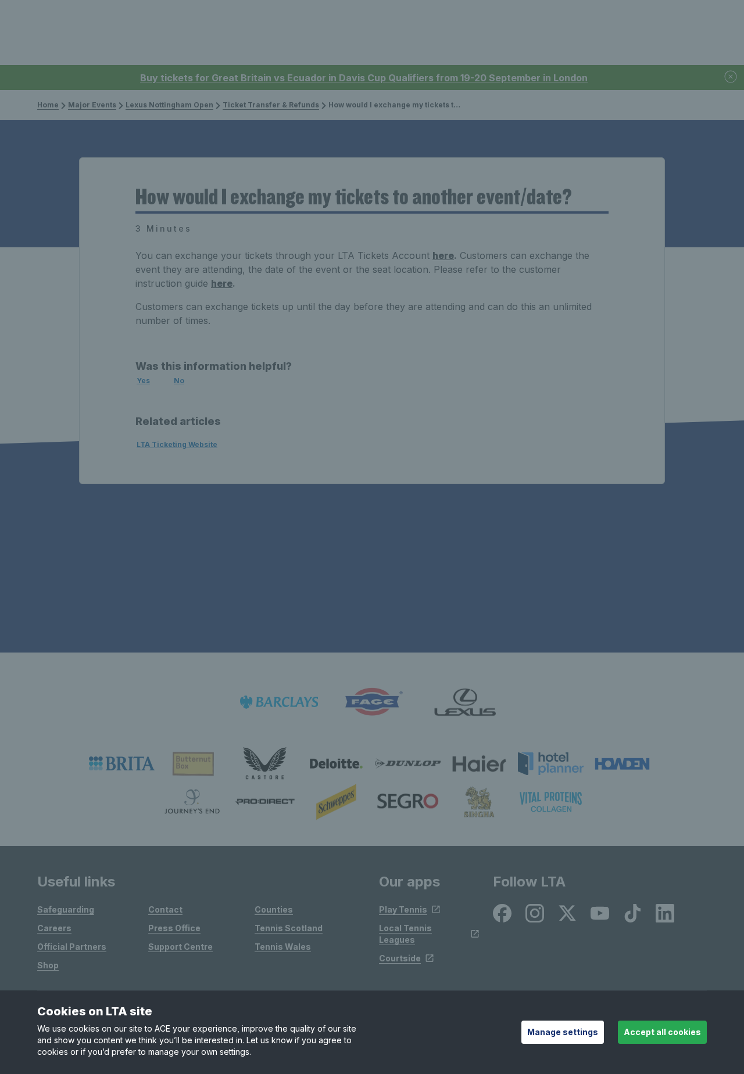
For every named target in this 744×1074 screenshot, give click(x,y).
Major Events (92, 104)
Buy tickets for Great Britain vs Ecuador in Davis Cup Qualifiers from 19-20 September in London (364, 78)
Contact (165, 909)
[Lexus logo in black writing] (465, 702)
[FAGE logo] (372, 702)
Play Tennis (403, 909)
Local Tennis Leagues (405, 934)
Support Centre (180, 947)
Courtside (400, 958)
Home (48, 104)
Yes (143, 380)
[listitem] (122, 763)
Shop (48, 965)
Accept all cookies (662, 1032)
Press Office (174, 928)
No (179, 380)
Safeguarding (65, 909)
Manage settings (562, 1032)
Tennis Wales (283, 947)
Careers (54, 928)
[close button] (731, 77)
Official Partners (71, 947)
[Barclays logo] (279, 702)
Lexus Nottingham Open (169, 104)
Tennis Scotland (289, 928)
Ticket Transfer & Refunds (271, 104)
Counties (274, 909)
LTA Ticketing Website (177, 444)
